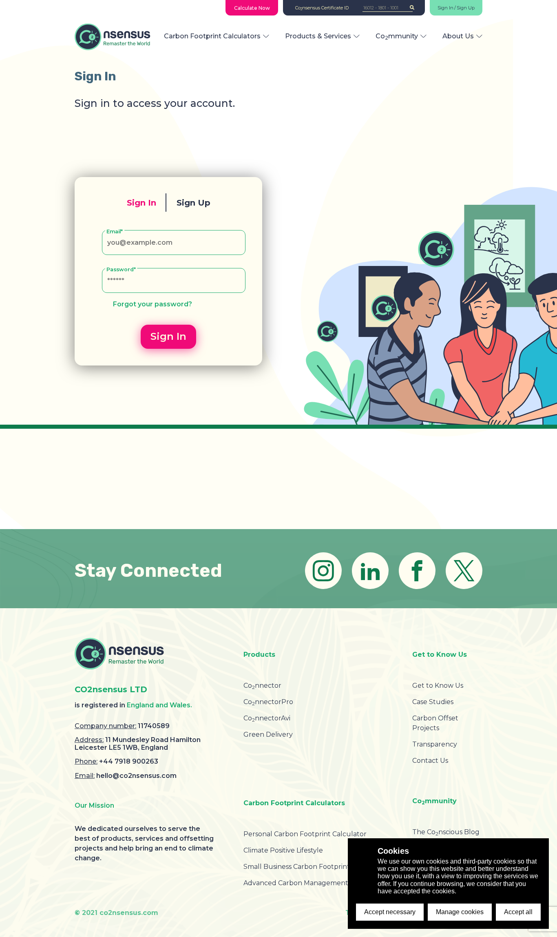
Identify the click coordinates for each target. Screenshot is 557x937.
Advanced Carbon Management (295, 883)
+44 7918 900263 (128, 761)
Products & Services (318, 36)
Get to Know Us (437, 685)
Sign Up (466, 8)
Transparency (434, 744)
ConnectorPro (268, 702)
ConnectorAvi (266, 718)
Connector (262, 685)
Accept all (518, 911)
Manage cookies (460, 911)
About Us (458, 36)
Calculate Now (252, 8)
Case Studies (432, 702)
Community (397, 36)
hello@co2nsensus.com (136, 776)
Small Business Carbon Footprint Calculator (314, 867)
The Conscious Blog (446, 832)
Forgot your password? (152, 304)
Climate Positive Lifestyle (283, 850)
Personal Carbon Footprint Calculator (305, 834)
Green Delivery (268, 734)
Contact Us (430, 760)
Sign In (445, 8)
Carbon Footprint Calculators (212, 36)
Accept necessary (390, 911)
